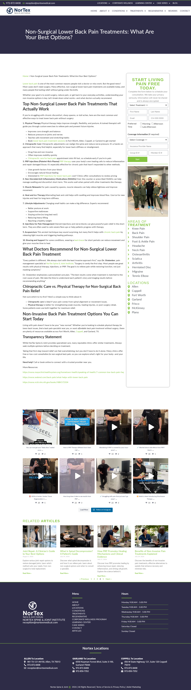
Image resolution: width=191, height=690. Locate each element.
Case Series (162, 3)
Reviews (172, 11)
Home (25, 76)
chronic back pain (112, 232)
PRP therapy (65, 161)
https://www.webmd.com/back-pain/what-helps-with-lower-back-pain (55, 377)
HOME (94, 11)
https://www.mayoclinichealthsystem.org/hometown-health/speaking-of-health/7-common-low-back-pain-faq (73, 372)
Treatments (136, 11)
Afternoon (158, 124)
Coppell (79, 331)
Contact (185, 11)
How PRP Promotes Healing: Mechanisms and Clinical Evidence (112, 554)
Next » (108, 579)
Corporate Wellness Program (89, 619)
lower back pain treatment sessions (49, 141)
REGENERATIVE (155, 11)
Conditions (118, 11)
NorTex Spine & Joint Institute (59, 264)
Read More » (27, 573)
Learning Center (143, 3)
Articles (76, 631)
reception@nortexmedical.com (40, 622)
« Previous (84, 579)
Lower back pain (30, 84)
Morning (146, 124)
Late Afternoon (149, 127)
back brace (79, 240)
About (103, 11)
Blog (175, 3)
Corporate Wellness (122, 3)
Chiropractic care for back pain (42, 158)
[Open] (40, 427)
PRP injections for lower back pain (55, 176)
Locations (102, 3)
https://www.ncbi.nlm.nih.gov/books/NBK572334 (45, 382)
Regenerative (79, 617)
